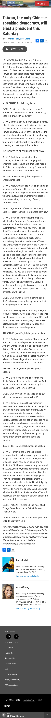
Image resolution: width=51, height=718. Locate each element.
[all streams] (47, 715)
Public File (9, 653)
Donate (43, 4)
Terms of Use (10, 658)
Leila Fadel (14, 38)
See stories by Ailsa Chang (28, 608)
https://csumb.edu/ (12, 680)
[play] (3, 715)
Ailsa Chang (25, 38)
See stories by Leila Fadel (27, 576)
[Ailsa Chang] (8, 591)
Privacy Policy (10, 664)
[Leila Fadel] (8, 564)
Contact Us (9, 648)
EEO (6, 669)
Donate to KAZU (11, 674)
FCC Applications (11, 685)
